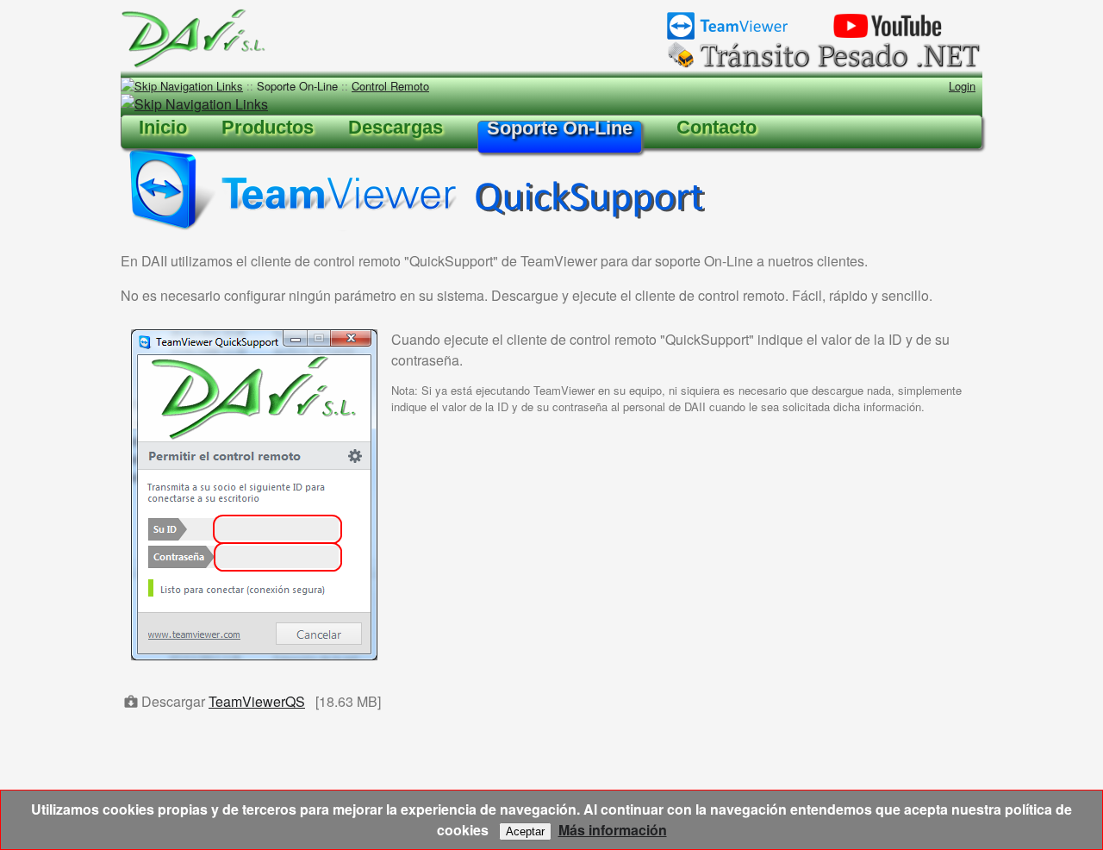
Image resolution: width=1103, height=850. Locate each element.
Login (962, 86)
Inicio (163, 127)
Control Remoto (390, 86)
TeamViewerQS (257, 701)
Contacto (716, 127)
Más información (612, 830)
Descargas (395, 127)
